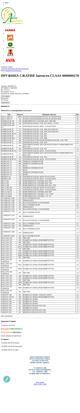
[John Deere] (10, 48)
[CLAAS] (10, 33)
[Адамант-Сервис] (12, 16)
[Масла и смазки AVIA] (10, 63)
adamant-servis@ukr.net (13, 70)
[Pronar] (10, 56)
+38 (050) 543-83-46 (22, 69)
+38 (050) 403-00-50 (8, 69)
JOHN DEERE (15, 329)
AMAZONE (6, 332)
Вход (7, 2)
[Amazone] (10, 41)
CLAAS (5, 329)
